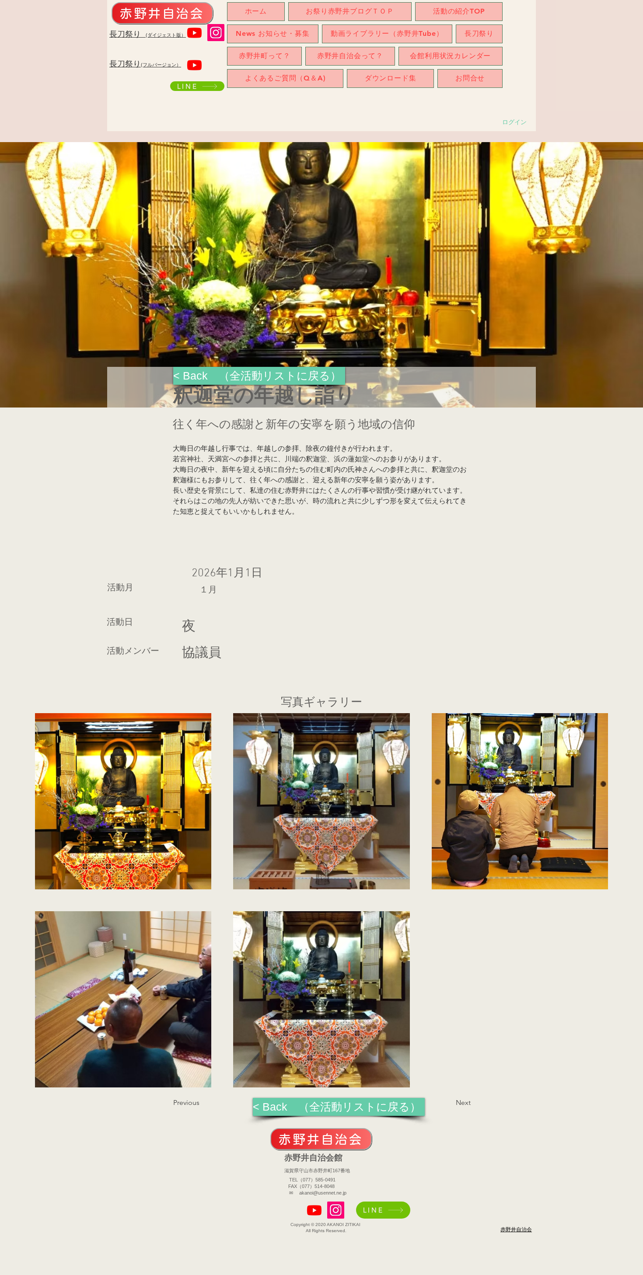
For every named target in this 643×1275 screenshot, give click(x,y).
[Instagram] (215, 32)
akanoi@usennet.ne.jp (322, 1192)
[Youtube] (194, 32)
